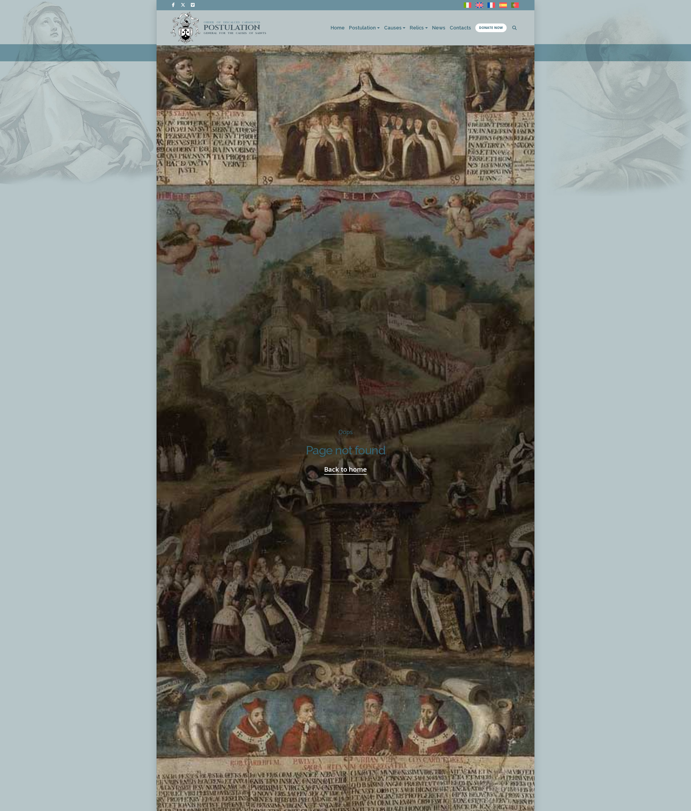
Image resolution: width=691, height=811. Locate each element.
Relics (417, 28)
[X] (183, 5)
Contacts (460, 28)
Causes (393, 28)
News (438, 28)
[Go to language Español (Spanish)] (503, 5)
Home (338, 28)
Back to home (345, 469)
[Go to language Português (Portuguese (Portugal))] (515, 5)
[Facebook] (173, 5)
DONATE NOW (491, 27)
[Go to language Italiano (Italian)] (467, 5)
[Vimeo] (192, 5)
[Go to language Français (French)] (491, 5)
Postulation (362, 28)
